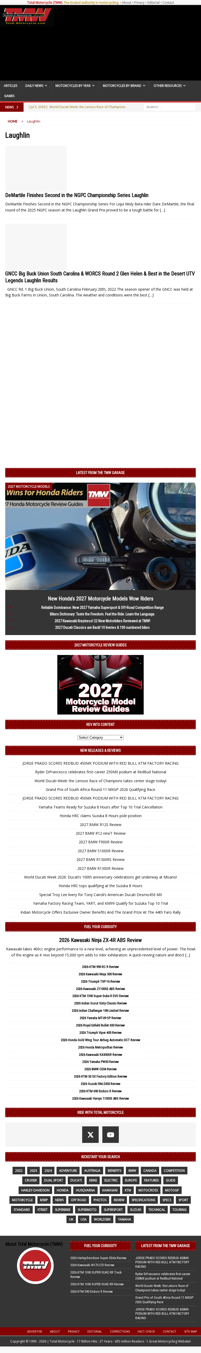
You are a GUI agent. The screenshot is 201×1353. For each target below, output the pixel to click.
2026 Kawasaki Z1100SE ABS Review (100, 989)
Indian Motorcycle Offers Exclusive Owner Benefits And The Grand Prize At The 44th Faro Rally (100, 912)
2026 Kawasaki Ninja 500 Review (100, 974)
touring (179, 1209)
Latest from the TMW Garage (100, 473)
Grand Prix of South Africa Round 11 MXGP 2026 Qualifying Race (100, 789)
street (42, 1209)
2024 (48, 1170)
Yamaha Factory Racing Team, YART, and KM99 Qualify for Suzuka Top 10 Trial (100, 903)
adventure (68, 1170)
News (59, 1200)
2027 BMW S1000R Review (101, 850)
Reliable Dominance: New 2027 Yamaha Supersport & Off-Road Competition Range (102, 607)
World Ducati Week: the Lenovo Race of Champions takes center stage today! (100, 780)
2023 (33, 1170)
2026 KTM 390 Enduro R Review (91, 1291)
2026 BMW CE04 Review (101, 1069)
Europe (131, 1180)
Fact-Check (146, 1331)
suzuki (135, 1209)
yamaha (124, 1219)
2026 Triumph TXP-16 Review (100, 981)
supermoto (87, 1209)
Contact (168, 2)
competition (174, 1170)
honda (63, 1190)
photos (100, 1200)
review (119, 1200)
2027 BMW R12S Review (100, 824)
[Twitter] (90, 1134)
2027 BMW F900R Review (100, 841)
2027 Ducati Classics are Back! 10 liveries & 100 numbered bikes (102, 627)
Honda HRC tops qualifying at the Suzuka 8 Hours (100, 885)
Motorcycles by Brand (122, 85)
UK (71, 1219)
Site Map (190, 1331)
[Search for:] (169, 106)
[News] (36, 169)
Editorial (153, 2)
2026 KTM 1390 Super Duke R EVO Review (100, 996)
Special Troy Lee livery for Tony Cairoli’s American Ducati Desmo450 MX (100, 894)
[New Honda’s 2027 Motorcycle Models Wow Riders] (100, 586)
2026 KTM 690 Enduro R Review (100, 1091)
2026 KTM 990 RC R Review (100, 967)
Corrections (120, 1331)
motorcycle (22, 1200)
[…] (162, 209)
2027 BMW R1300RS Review (100, 859)
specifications (143, 1200)
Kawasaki (110, 1190)
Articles (10, 85)
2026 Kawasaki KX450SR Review (100, 1055)
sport (183, 1200)
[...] (187, 954)
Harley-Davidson (35, 1190)
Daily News (34, 85)
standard (22, 1209)
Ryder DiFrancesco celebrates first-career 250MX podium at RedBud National (100, 771)
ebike (93, 1180)
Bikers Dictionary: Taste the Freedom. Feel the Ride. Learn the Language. (102, 614)
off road (78, 1200)
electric (111, 1180)
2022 (19, 1170)
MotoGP (172, 1190)
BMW (132, 1170)
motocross (148, 1190)
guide (170, 1180)
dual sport (53, 1180)
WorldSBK (102, 1219)
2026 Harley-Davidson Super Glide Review (98, 1258)
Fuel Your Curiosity (100, 927)
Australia (92, 1170)
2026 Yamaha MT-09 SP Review (100, 1018)
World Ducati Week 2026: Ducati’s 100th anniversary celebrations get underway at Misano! (100, 877)
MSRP (44, 1200)
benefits (114, 1170)
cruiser (31, 1180)
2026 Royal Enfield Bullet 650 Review (100, 1025)
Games (9, 96)
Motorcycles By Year (73, 85)
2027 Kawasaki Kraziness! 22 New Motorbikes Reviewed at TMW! (102, 621)
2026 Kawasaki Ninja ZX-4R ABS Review (100, 940)
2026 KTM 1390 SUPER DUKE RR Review (97, 1284)
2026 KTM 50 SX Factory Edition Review (100, 1076)
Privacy (139, 2)
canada (150, 1170)
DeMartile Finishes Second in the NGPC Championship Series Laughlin (76, 195)
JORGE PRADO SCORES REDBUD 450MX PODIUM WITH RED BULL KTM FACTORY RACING (100, 763)
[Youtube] (110, 1134)
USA (84, 1219)
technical (156, 1209)
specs (167, 1200)
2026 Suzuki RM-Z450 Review (100, 1084)
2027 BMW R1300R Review (100, 868)
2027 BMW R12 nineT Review (101, 833)
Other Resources (168, 85)
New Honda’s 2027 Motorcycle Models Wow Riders (100, 598)
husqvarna (85, 1190)
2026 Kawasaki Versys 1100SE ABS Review (100, 1098)
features (151, 1180)
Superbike (62, 1209)
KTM (128, 1190)
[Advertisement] (126, 42)
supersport (113, 1209)
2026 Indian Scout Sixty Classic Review (100, 1003)
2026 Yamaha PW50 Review (100, 1062)
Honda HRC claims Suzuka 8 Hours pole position (101, 815)
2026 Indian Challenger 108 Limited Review (100, 1011)
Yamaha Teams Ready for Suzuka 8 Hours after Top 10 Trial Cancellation (100, 807)
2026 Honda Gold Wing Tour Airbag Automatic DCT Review (100, 1040)
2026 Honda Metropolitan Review (100, 1047)
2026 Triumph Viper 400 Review (101, 1033)
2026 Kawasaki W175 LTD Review (92, 1265)
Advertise (34, 1331)
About (126, 2)
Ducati (76, 1180)
